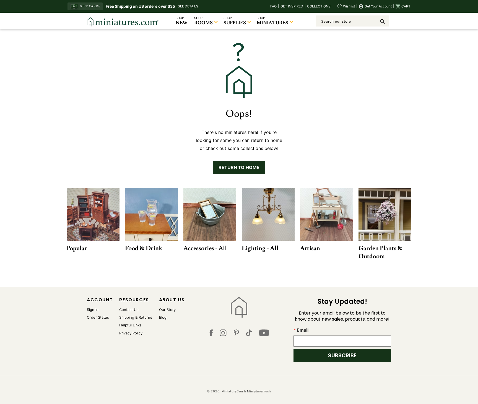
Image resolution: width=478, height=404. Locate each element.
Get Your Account (378, 6)
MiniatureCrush (234, 391)
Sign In (92, 309)
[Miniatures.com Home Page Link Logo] (239, 307)
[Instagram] (223, 334)
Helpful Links (130, 325)
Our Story (167, 309)
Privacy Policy (130, 333)
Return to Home (239, 167)
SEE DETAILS (188, 6)
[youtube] (264, 334)
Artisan (310, 248)
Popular (77, 248)
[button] (403, 6)
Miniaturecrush (259, 391)
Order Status (98, 317)
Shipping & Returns (135, 317)
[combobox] (352, 21)
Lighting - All (260, 248)
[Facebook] (211, 334)
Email (302, 330)
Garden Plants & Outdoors (380, 252)
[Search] (382, 21)
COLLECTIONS (319, 6)
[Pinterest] (236, 334)
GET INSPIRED (291, 6)
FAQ (273, 6)
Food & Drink (143, 248)
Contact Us (129, 309)
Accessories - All (205, 248)
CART (406, 6)
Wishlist (349, 6)
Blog (163, 317)
